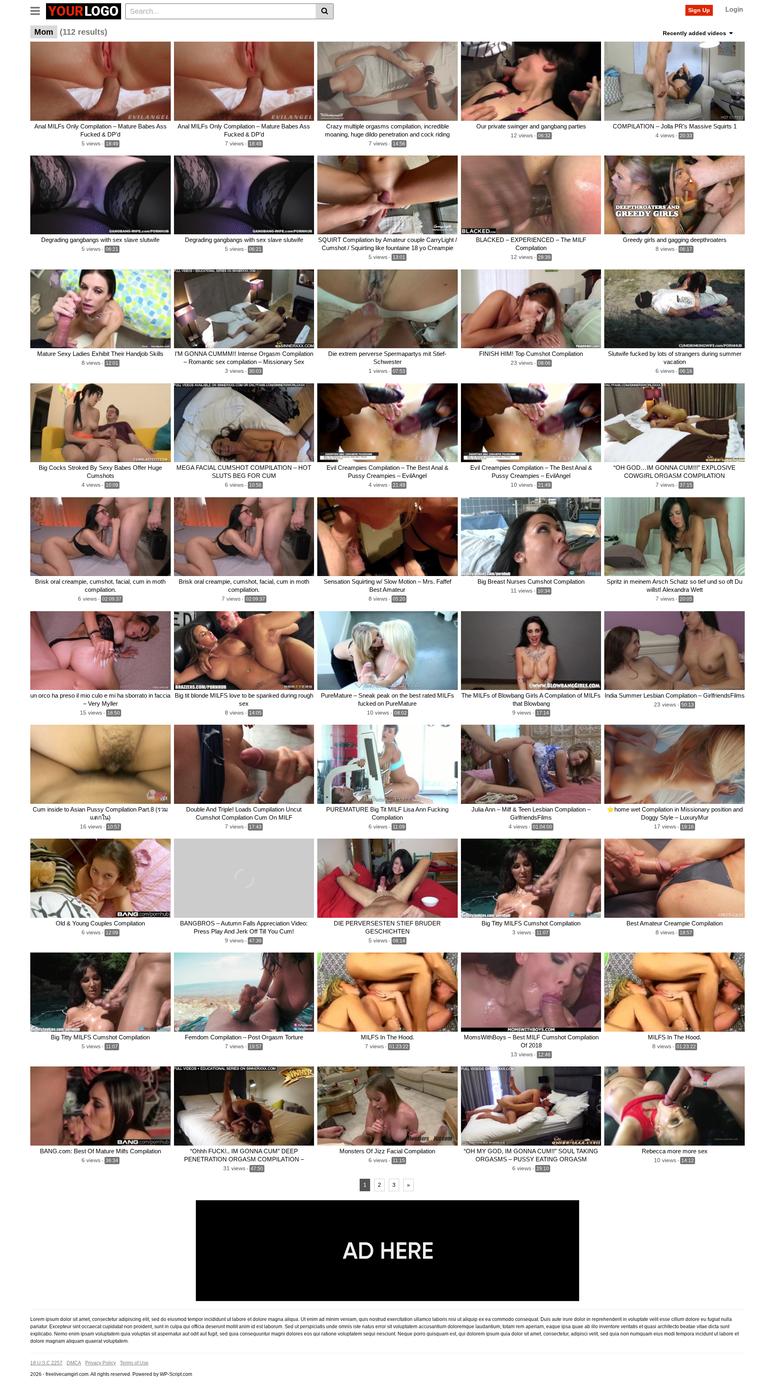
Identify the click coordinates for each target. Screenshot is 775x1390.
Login (734, 9)
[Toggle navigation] (38, 10)
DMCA (74, 1363)
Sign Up (699, 10)
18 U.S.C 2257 (46, 1363)
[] (325, 11)
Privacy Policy (100, 1363)
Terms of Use (134, 1363)
